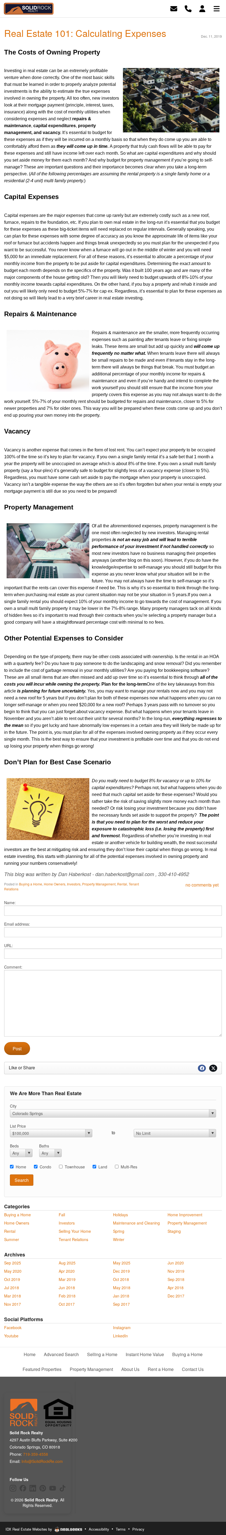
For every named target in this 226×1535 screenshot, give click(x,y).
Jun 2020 (176, 1263)
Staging (174, 1231)
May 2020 (12, 1271)
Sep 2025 (12, 1263)
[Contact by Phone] (188, 8)
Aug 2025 (67, 1263)
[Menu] (217, 8)
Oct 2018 (121, 1279)
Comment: (13, 967)
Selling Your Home (75, 1231)
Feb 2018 (67, 1296)
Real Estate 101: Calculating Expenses (85, 33)
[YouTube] (52, 1488)
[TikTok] (62, 1488)
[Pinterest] (42, 1488)
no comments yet (202, 885)
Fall (62, 1214)
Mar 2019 (67, 1279)
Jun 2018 (67, 1287)
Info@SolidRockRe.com (42, 1461)
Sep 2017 (121, 1304)
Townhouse (75, 1166)
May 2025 (121, 1263)
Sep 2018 (176, 1279)
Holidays (120, 1214)
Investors (73, 884)
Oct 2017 (67, 1304)
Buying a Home (30, 884)
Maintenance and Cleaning (136, 1223)
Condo (45, 1166)
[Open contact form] (173, 8)
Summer (11, 1239)
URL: (8, 945)
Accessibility (99, 1529)
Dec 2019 (121, 1271)
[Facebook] (23, 1488)
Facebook (12, 1327)
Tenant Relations (73, 1239)
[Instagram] (13, 1488)
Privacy (138, 1529)
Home (21, 1166)
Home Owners (54, 884)
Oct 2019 (12, 1279)
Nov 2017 (12, 1304)
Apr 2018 (176, 1287)
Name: (10, 902)
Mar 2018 (12, 1296)
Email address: (17, 924)
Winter (118, 1239)
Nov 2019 (176, 1271)
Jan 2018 (121, 1296)
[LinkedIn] (32, 1488)
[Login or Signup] (202, 8)
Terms (121, 1529)
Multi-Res (129, 1166)
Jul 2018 (11, 1287)
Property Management (98, 884)
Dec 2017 (176, 1296)
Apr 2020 (67, 1271)
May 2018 (121, 1287)
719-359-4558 (35, 1454)
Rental (122, 884)
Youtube (11, 1335)
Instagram (122, 1327)
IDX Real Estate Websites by (29, 1529)
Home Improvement (185, 1214)
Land (102, 1166)
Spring (118, 1231)
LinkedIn (120, 1335)
